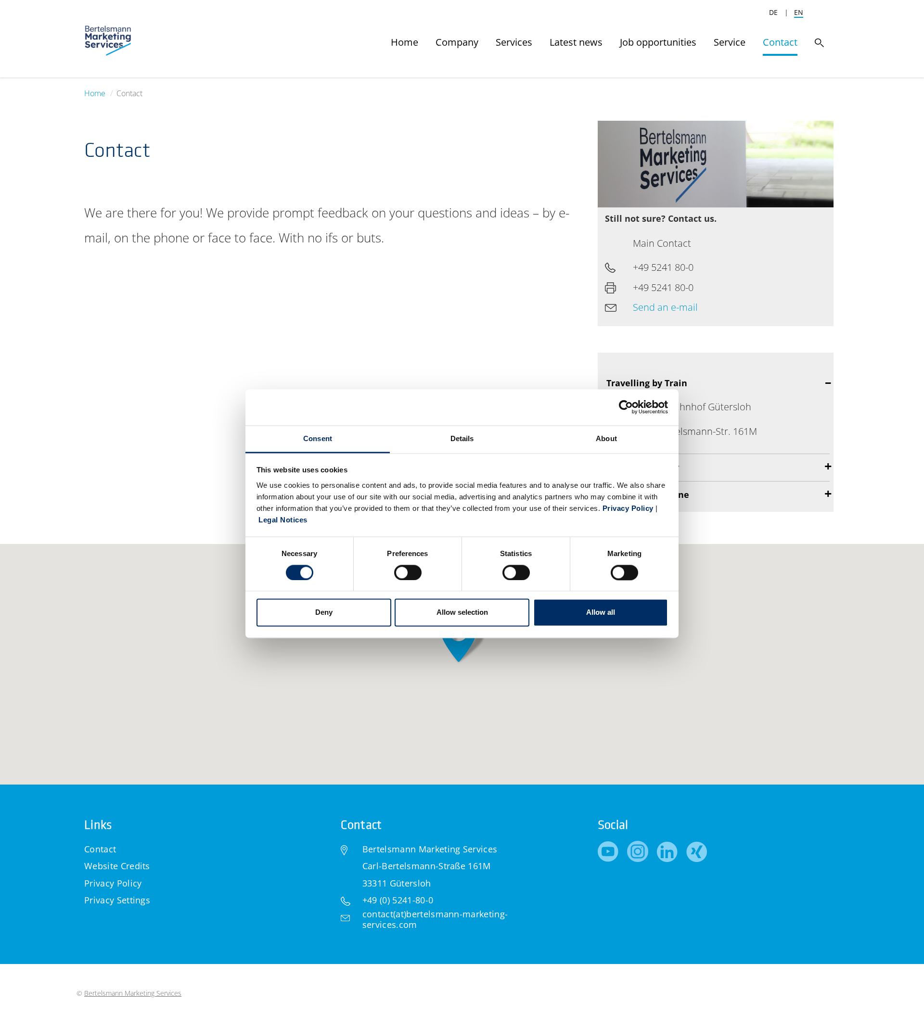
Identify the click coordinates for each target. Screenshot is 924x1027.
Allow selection (462, 613)
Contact (100, 849)
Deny (324, 613)
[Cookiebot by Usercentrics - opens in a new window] (626, 407)
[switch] (408, 572)
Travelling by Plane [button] (647, 494)
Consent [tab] (317, 438)
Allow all (600, 613)
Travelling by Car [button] (642, 467)
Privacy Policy (628, 508)
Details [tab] (462, 438)
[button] (458, 639)
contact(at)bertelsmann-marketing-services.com (435, 919)
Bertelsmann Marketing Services (132, 993)
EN (798, 12)
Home (94, 93)
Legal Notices (283, 520)
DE (773, 12)
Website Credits (117, 866)
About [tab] (606, 438)
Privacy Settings (117, 900)
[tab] (715, 467)
